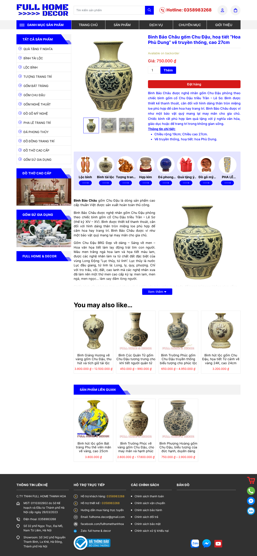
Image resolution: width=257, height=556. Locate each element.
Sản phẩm (122, 25)
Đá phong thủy (36, 132)
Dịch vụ (156, 25)
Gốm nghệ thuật (37, 104)
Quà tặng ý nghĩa (38, 49)
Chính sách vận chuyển (150, 503)
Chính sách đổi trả (146, 517)
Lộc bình (30, 67)
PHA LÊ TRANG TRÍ (37, 123)
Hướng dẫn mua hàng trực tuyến (102, 510)
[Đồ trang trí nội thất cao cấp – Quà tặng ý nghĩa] (42, 10)
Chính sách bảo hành (148, 510)
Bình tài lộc (33, 58)
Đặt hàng (194, 84)
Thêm (168, 70)
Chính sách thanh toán (149, 496)
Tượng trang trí (37, 77)
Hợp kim (145, 177)
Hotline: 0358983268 (188, 9)
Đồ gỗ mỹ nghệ (35, 113)
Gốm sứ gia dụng (37, 160)
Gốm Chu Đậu (34, 95)
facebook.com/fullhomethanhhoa (102, 524)
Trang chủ (88, 25)
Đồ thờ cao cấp (36, 150)
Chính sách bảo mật (148, 524)
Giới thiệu (223, 25)
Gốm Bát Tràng (35, 86)
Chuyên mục (190, 25)
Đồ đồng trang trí (38, 141)
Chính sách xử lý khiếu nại (152, 530)
